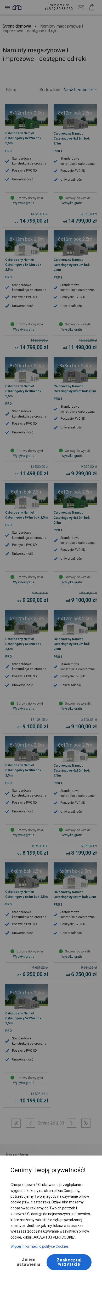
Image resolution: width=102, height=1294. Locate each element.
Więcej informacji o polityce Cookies (39, 1246)
